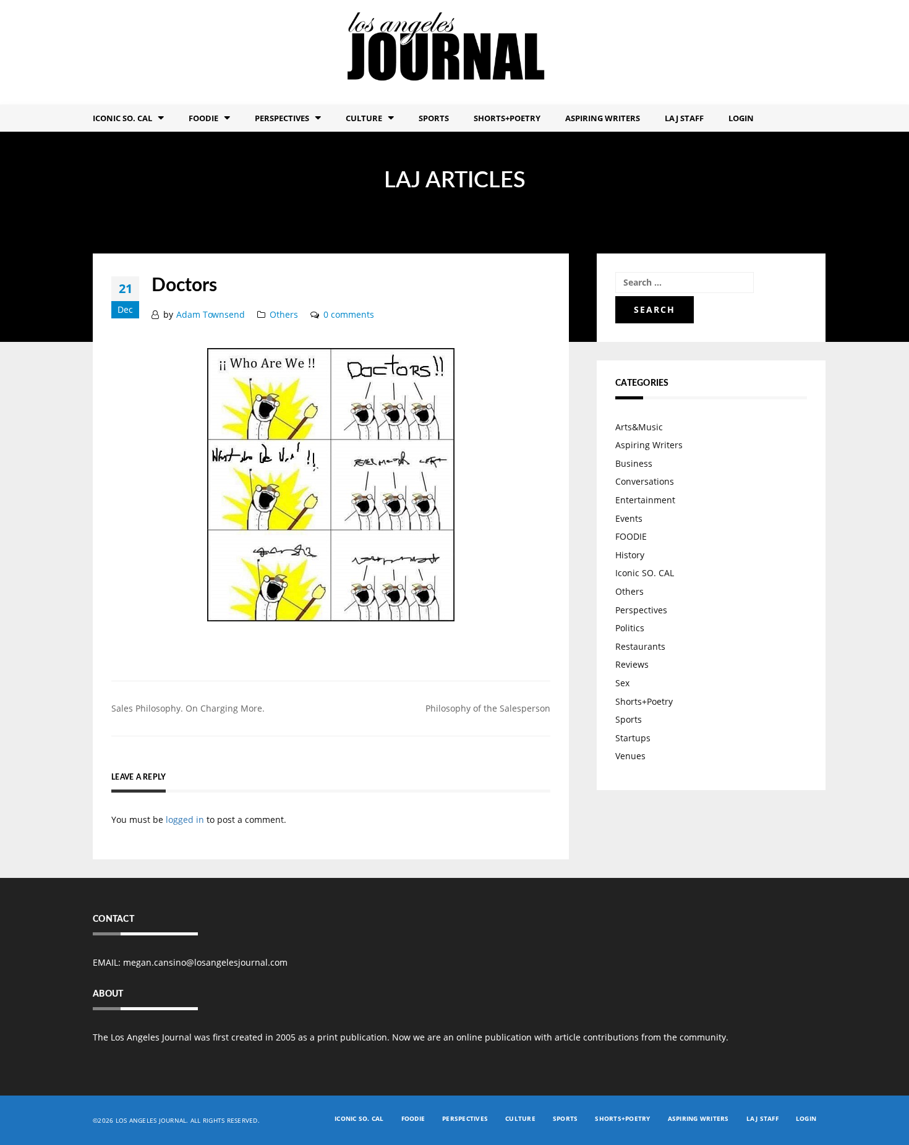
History (629, 555)
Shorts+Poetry (507, 118)
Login (741, 118)
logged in (185, 819)
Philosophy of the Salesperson (487, 708)
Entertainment (645, 500)
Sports (434, 118)
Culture (364, 118)
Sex (622, 683)
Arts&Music (639, 427)
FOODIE (203, 118)
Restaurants (640, 646)
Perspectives (282, 118)
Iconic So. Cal (122, 118)
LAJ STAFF (684, 118)
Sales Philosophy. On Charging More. (188, 708)
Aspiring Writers (602, 118)
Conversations (644, 481)
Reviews (632, 664)
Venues (630, 756)
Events (628, 518)
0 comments (348, 314)
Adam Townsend (210, 314)
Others (284, 314)
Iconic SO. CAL (644, 573)
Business (633, 463)
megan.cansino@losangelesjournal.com (205, 962)
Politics (629, 628)
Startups (633, 738)
